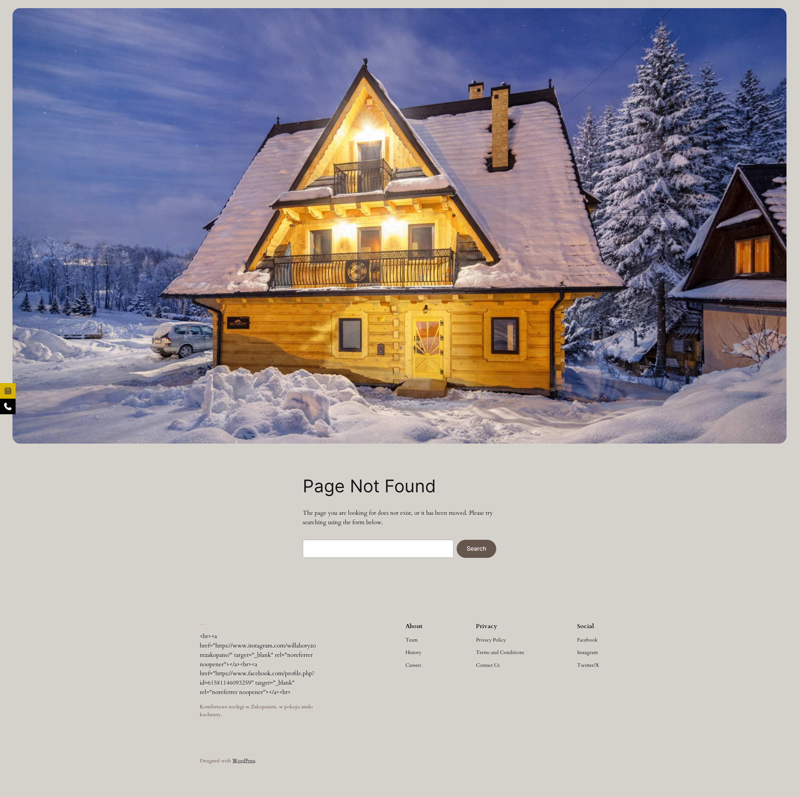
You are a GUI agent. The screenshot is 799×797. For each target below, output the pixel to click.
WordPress (243, 760)
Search (476, 548)
